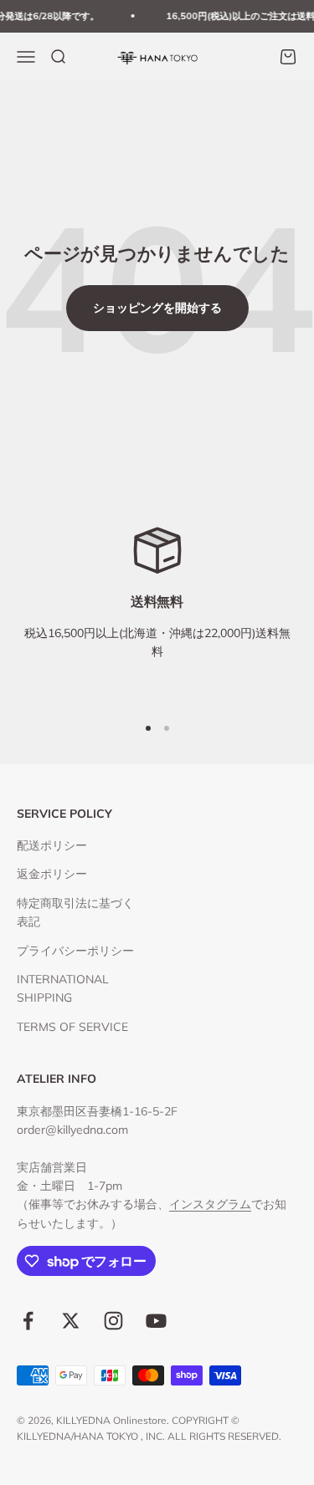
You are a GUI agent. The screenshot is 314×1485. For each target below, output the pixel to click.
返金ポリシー (52, 873)
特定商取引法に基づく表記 (75, 912)
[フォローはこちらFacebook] (28, 1320)
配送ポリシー (52, 845)
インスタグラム (210, 1204)
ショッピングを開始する (157, 307)
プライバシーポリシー (75, 950)
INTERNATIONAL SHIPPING (63, 988)
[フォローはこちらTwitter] (70, 1320)
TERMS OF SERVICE (72, 1026)
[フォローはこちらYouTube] (156, 1320)
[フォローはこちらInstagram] (113, 1320)
